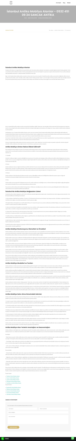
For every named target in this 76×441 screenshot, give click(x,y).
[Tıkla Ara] (2, 438)
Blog (64, 2)
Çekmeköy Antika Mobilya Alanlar (13, 394)
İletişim (69, 2)
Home (25, 18)
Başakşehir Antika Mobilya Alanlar (13, 387)
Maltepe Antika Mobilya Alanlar (13, 389)
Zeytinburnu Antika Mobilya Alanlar (13, 383)
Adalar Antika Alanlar (32, 18)
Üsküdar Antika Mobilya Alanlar (13, 376)
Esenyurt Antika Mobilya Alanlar (13, 391)
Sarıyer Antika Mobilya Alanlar (12, 378)
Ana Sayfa (58, 2)
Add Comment (13, 427)
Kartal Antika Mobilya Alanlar (12, 392)
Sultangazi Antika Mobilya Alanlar (13, 381)
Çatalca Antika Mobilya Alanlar (12, 379)
